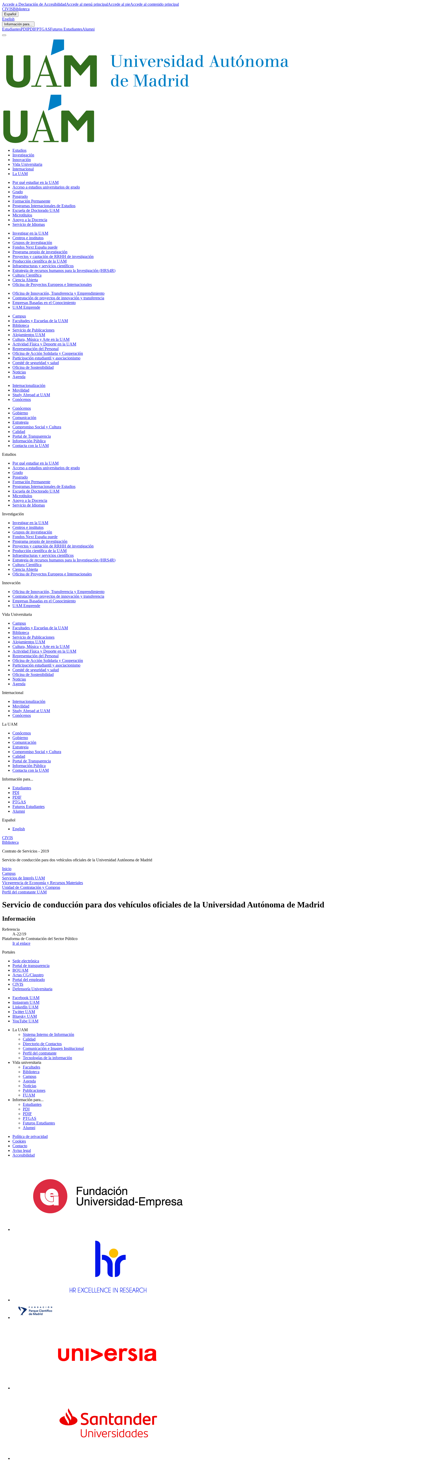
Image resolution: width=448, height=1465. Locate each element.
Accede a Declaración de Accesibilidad (34, 4)
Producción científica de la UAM (39, 261)
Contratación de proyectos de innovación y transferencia (58, 298)
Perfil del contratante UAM (24, 892)
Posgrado (20, 196)
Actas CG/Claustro (28, 975)
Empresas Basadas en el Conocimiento (44, 302)
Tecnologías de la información (47, 1058)
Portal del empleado (28, 979)
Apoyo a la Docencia (29, 220)
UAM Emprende (26, 307)
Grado (17, 192)
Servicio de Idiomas (28, 224)
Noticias (19, 372)
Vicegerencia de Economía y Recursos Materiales (42, 883)
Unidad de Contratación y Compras (31, 887)
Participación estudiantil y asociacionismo (46, 358)
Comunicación (24, 417)
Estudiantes (11, 29)
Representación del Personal (35, 349)
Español (10, 14)
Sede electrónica (25, 961)
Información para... (18, 24)
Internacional (23, 169)
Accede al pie (119, 4)
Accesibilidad (23, 1155)
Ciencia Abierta (25, 280)
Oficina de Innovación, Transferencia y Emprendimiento (58, 293)
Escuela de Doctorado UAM (35, 210)
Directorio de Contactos (42, 1044)
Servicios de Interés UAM (23, 878)
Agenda (18, 376)
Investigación (23, 155)
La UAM (20, 173)
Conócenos (21, 399)
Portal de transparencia (31, 965)
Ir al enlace (21, 943)
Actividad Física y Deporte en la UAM (44, 344)
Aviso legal (21, 1150)
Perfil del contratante (40, 1053)
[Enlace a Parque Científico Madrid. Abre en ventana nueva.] (35, 1317)
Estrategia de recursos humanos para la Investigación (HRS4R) (63, 270)
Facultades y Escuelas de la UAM (40, 321)
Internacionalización (28, 385)
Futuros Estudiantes (66, 29)
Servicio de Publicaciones (33, 330)
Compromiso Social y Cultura (36, 427)
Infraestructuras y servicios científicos (43, 266)
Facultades (31, 1067)
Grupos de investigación (32, 242)
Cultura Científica (26, 275)
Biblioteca (21, 9)
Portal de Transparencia (31, 436)
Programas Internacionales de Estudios (43, 206)
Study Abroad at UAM (31, 395)
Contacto (19, 1146)
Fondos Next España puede (35, 247)
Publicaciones (34, 1090)
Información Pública (29, 441)
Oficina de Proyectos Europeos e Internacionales (52, 284)
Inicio (6, 869)
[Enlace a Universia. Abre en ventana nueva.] (107, 1388)
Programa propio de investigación (39, 252)
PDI (24, 29)
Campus (19, 316)
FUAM (29, 1095)
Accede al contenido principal (154, 4)
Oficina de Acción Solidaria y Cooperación (47, 353)
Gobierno (20, 413)
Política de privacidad (30, 1136)
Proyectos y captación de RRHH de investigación (53, 256)
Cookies (19, 1141)
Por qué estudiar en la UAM (35, 182)
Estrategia (20, 422)
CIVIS (7, 9)
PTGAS (43, 29)
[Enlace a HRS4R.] (107, 1300)
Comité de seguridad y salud (35, 362)
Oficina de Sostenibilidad (33, 367)
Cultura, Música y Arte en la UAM (40, 339)
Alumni (88, 29)
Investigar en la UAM (30, 233)
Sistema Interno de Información (48, 1034)
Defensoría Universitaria (32, 989)
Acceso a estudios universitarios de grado (46, 187)
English (8, 19)
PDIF (32, 29)
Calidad (18, 431)
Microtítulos (22, 215)
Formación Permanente (31, 201)
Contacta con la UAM (30, 445)
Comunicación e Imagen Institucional (53, 1048)
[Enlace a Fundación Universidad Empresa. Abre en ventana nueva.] (107, 1229)
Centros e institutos (28, 238)
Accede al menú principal (87, 4)
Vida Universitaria (27, 164)
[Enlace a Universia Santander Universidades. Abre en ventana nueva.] (107, 1458)
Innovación (21, 159)
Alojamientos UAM (28, 335)
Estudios (19, 150)
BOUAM (20, 970)
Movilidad (20, 390)
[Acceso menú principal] (4, 35)
